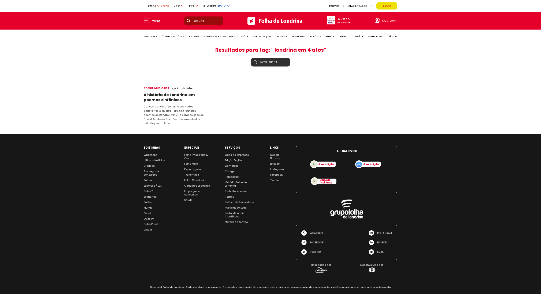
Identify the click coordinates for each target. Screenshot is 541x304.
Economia (150, 196)
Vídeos (148, 229)
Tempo (229, 196)
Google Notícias (275, 156)
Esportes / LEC (153, 185)
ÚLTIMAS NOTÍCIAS (173, 36)
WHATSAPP (150, 36)
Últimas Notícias (154, 160)
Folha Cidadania (194, 180)
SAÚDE (245, 36)
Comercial (231, 166)
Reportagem (192, 169)
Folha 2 (148, 191)
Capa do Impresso (237, 155)
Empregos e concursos (151, 173)
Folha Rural (151, 224)
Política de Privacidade (239, 202)
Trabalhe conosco (236, 191)
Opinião (149, 218)
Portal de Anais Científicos (234, 214)
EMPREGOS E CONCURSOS (220, 36)
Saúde (148, 180)
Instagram (277, 169)
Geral (147, 213)
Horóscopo (232, 177)
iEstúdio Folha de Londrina (236, 183)
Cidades (149, 166)
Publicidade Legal (236, 207)
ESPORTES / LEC (262, 36)
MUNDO (330, 36)
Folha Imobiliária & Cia (196, 156)
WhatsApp (150, 155)
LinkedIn (275, 164)
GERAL (344, 36)
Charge (230, 171)
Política (148, 202)
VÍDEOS (392, 36)
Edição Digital (233, 160)
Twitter (275, 180)
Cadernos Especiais (197, 185)
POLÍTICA (315, 36)
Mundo (148, 207)
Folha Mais (191, 164)
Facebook (276, 174)
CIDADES (194, 36)
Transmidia (191, 174)
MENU (156, 21)
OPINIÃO (357, 36)
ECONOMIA (298, 36)
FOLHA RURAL (376, 36)
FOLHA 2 (282, 36)
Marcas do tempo (236, 222)
